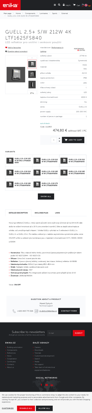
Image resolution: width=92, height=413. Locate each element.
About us (10, 367)
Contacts (10, 364)
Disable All (26, 408)
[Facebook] (41, 385)
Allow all (44, 408)
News (9, 356)
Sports (54, 13)
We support (39, 364)
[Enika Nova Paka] (10, 5)
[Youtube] (46, 385)
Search (37, 359)
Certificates (11, 362)
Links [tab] (57, 213)
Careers (37, 347)
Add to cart (75, 140)
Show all (46, 196)
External (65, 13)
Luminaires (44, 13)
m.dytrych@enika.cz (48, 311)
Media (37, 362)
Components (30, 13)
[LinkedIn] (52, 385)
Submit (79, 333)
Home (18, 13)
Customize (8, 408)
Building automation (14, 347)
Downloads (39, 350)
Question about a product (17, 51)
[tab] (18, 213)
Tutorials (38, 353)
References (11, 353)
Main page (7, 13)
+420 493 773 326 (25, 311)
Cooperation (12, 359)
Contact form (69, 311)
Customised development (44, 356)
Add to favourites (14, 48)
